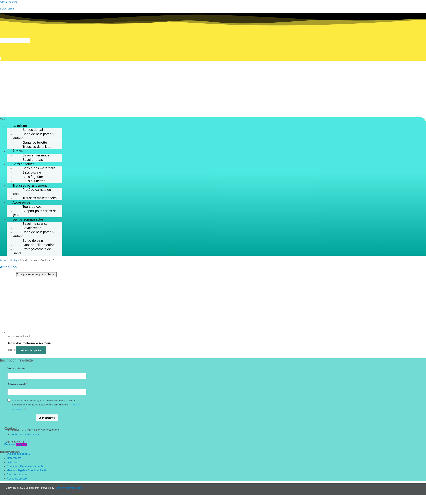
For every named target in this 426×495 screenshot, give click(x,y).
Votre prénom (16, 368)
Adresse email (16, 384)
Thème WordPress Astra (68, 487)
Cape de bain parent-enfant (33, 136)
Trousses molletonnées (39, 198)
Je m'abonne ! (47, 417)
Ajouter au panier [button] (31, 350)
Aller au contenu (8, 1)
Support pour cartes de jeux (35, 213)
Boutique (14, 260)
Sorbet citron (7, 8)
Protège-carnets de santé (32, 192)
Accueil (4, 260)
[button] (213, 119)
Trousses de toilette (36, 146)
